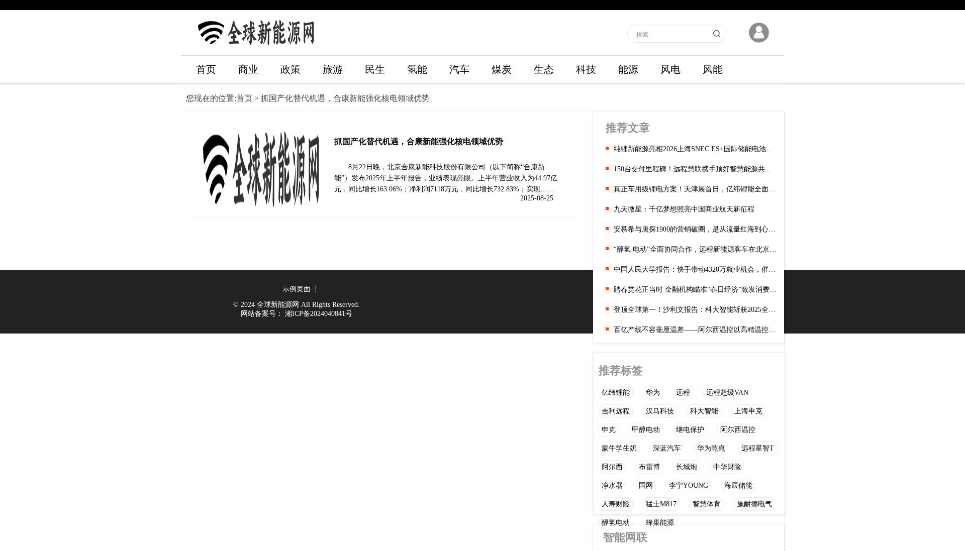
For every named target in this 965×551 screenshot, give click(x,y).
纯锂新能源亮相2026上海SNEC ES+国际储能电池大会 (695, 149)
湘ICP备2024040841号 (318, 313)
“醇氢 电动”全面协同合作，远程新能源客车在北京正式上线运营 (695, 249)
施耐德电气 (754, 504)
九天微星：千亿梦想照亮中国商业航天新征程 (684, 209)
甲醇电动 (646, 429)
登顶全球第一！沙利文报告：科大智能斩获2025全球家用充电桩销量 (695, 309)
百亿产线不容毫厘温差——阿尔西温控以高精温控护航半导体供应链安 (695, 330)
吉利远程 (616, 411)
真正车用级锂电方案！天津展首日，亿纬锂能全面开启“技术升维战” (695, 189)
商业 (248, 69)
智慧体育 (707, 504)
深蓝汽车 (667, 448)
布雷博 (649, 467)
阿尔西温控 (737, 429)
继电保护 (690, 429)
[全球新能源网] (256, 48)
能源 (628, 69)
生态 (544, 69)
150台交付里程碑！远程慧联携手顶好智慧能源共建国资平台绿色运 (695, 169)
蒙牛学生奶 (619, 448)
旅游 (333, 69)
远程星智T (757, 448)
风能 (713, 69)
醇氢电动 (616, 522)
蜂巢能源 (660, 522)
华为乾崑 (711, 448)
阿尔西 (612, 467)
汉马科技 (660, 411)
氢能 (417, 69)
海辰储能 (738, 485)
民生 (375, 69)
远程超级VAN (727, 392)
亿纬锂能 (616, 392)
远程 (683, 392)
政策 (290, 69)
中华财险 (727, 467)
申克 (609, 429)
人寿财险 (616, 504)
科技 (586, 69)
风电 (670, 69)
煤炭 (502, 69)
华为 (653, 392)
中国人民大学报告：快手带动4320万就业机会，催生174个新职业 (695, 269)
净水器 (612, 485)
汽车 (459, 69)
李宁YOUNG (688, 485)
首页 (206, 69)
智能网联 (625, 537)
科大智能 (704, 411)
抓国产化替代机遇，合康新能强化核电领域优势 (418, 141)
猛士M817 (661, 504)
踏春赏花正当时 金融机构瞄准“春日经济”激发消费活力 (695, 289)
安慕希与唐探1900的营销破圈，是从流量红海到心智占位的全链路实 (695, 229)
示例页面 (296, 289)
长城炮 (686, 467)
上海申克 (748, 411)
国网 (646, 485)
